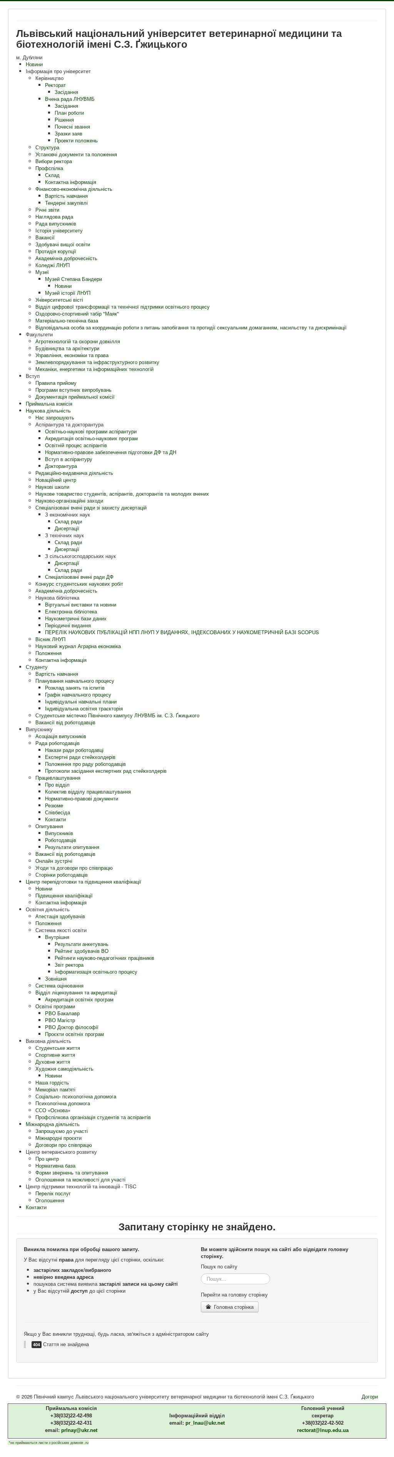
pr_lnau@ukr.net (205, 1423)
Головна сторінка (233, 1306)
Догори (370, 1396)
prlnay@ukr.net (79, 1430)
